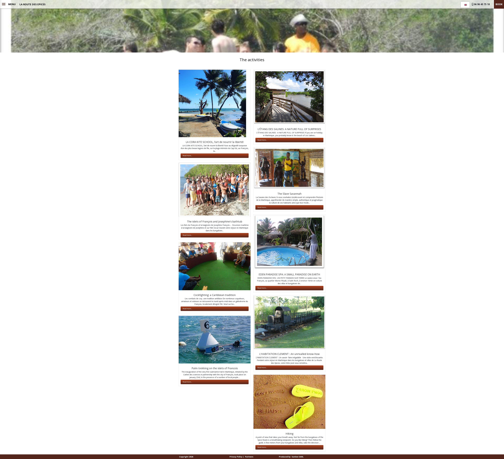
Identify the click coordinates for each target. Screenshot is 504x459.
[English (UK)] (464, 4)
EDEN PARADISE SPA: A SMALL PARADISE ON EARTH (289, 274)
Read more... (187, 155)
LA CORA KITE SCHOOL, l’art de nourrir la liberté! (215, 142)
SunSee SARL (298, 456)
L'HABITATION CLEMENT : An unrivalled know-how (289, 354)
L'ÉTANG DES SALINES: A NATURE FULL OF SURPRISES (289, 129)
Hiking (289, 433)
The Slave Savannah (289, 193)
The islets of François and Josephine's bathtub (214, 221)
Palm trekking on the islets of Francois (215, 368)
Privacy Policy (236, 456)
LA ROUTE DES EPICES (32, 4)
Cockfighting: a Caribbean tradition (215, 295)
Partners (249, 456)
